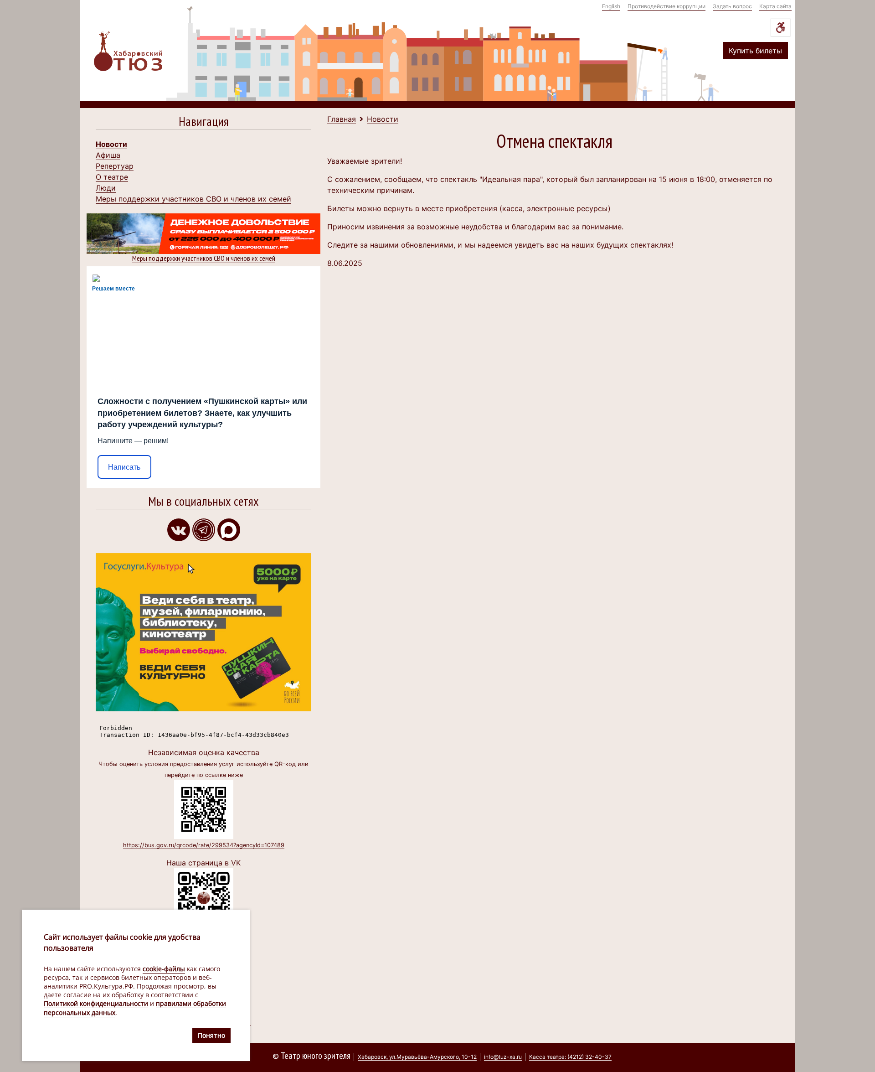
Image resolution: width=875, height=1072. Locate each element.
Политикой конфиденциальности (96, 1003)
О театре (112, 176)
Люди (106, 187)
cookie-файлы (164, 968)
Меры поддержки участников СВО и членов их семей (193, 198)
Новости (111, 144)
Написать (124, 467)
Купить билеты (755, 50)
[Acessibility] (780, 27)
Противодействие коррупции (666, 6)
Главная (341, 119)
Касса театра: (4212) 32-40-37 (570, 1056)
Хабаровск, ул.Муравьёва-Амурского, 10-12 (417, 1056)
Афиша (108, 155)
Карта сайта (775, 6)
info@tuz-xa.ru (503, 1056)
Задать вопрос (732, 6)
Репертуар (115, 166)
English (611, 6)
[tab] (203, 123)
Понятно (211, 1035)
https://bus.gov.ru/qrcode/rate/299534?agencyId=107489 (203, 845)
